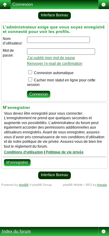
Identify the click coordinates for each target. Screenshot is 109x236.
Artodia (102, 184)
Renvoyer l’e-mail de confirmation (54, 63)
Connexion (22, 4)
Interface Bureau (54, 15)
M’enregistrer (17, 162)
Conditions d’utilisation (23, 152)
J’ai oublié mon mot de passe (51, 58)
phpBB (23, 184)
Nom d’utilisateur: (13, 41)
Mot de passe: (8, 52)
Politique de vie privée (65, 152)
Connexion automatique (53, 73)
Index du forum (16, 231)
